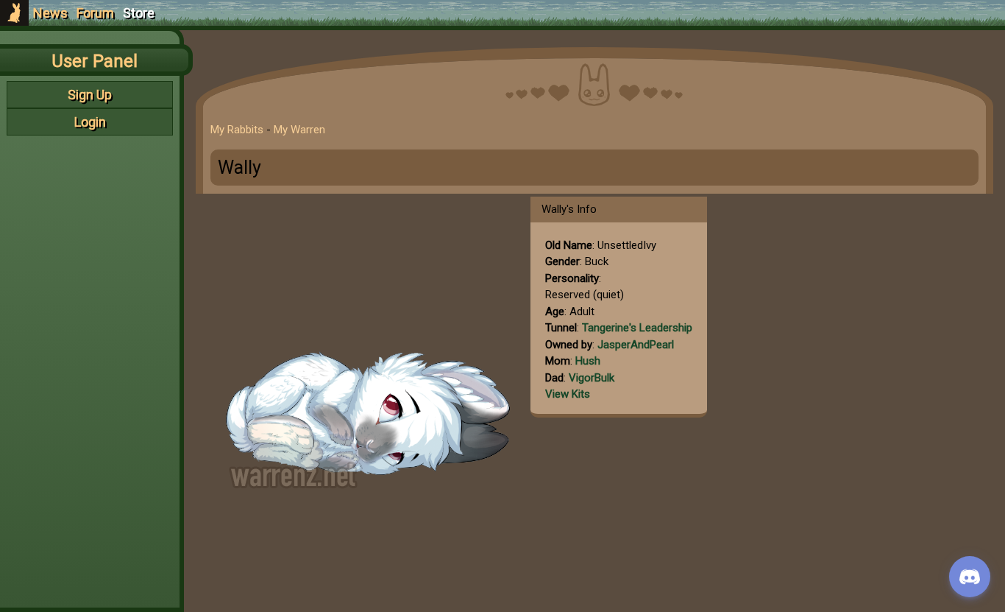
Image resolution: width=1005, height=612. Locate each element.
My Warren (299, 129)
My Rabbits (236, 129)
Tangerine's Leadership (637, 327)
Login (89, 122)
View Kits (567, 394)
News (50, 13)
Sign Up (90, 94)
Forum (95, 13)
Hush (587, 360)
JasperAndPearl (635, 344)
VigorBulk (591, 377)
